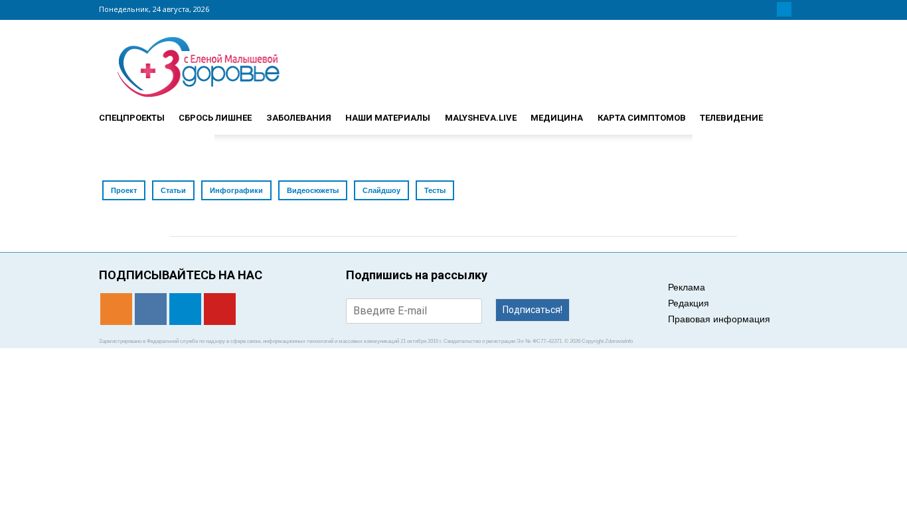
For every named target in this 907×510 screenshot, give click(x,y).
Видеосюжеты (313, 190)
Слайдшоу (381, 190)
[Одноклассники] (752, 9)
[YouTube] (800, 9)
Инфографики (236, 190)
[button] (792, 112)
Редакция (688, 303)
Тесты (435, 190)
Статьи (173, 190)
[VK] (768, 9)
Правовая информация (719, 319)
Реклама (686, 287)
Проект (124, 190)
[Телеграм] (784, 9)
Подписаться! (532, 309)
